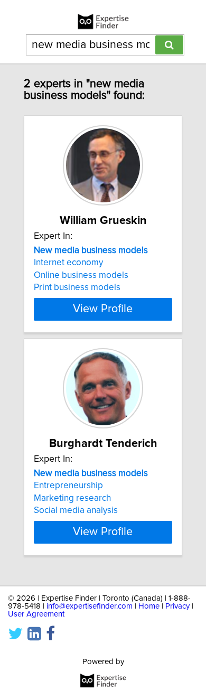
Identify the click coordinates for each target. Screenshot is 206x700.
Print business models (77, 287)
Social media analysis (76, 510)
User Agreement (36, 614)
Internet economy (68, 262)
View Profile (103, 309)
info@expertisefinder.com (89, 606)
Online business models (81, 275)
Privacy (177, 606)
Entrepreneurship (68, 485)
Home (149, 606)
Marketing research (72, 498)
